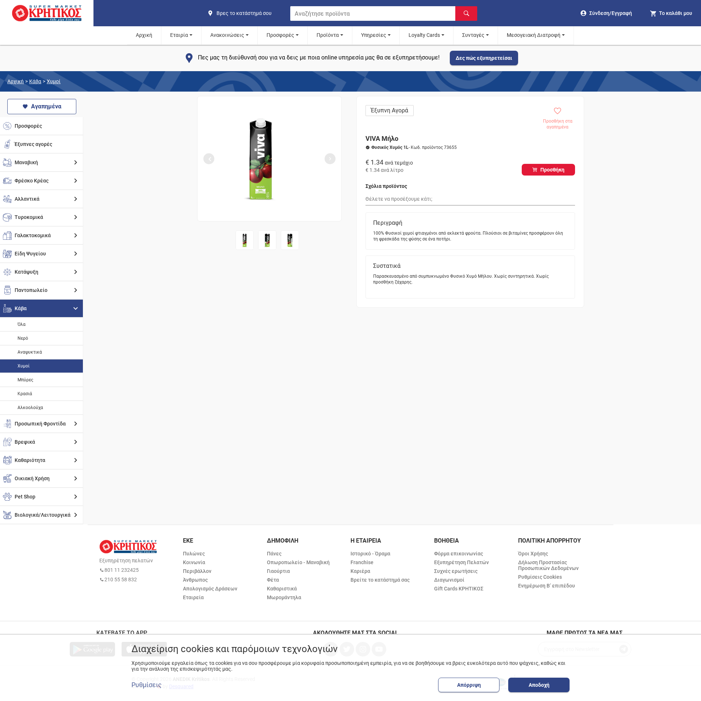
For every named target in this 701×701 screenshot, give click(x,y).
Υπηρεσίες (373, 35)
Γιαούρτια (278, 571)
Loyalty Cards (424, 35)
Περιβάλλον (197, 571)
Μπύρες (25, 379)
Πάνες (274, 553)
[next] (330, 158)
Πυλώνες (194, 553)
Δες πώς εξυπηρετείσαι (484, 58)
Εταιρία (179, 35)
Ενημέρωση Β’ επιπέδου (546, 586)
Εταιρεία (193, 597)
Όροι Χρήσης (533, 553)
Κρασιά (25, 393)
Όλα (22, 324)
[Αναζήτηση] (466, 13)
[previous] (208, 158)
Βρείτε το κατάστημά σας (380, 580)
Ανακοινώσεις (227, 35)
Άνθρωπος (195, 580)
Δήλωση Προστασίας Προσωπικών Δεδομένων (548, 565)
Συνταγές (473, 35)
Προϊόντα (328, 35)
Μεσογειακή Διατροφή (533, 35)
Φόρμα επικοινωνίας (458, 553)
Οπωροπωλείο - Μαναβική (298, 562)
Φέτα (273, 580)
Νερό (23, 338)
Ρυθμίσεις (146, 685)
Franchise (362, 562)
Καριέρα (360, 571)
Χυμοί (54, 81)
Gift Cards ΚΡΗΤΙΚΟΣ (458, 589)
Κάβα (35, 81)
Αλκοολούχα (30, 407)
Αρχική (144, 35)
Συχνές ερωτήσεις (456, 571)
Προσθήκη (552, 170)
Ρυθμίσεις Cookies (540, 577)
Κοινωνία (194, 562)
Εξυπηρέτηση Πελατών (461, 562)
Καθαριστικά (282, 589)
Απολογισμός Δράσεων (210, 589)
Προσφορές (280, 35)
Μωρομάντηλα (284, 597)
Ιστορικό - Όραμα (370, 553)
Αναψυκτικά (30, 352)
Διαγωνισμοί (449, 580)
